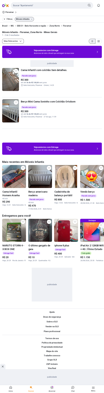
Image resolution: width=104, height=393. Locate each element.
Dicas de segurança (52, 317)
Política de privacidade (52, 343)
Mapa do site (52, 351)
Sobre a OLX (52, 322)
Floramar (67, 26)
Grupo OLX (52, 360)
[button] (52, 5)
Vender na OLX (52, 326)
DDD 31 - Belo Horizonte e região (31, 26)
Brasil (4, 26)
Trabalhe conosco (52, 355)
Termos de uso (52, 338)
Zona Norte (54, 26)
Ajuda (52, 312)
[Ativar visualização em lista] (92, 41)
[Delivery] (9, 52)
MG (12, 26)
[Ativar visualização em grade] (98, 41)
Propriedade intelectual (52, 347)
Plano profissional (52, 331)
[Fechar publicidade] (2, 366)
